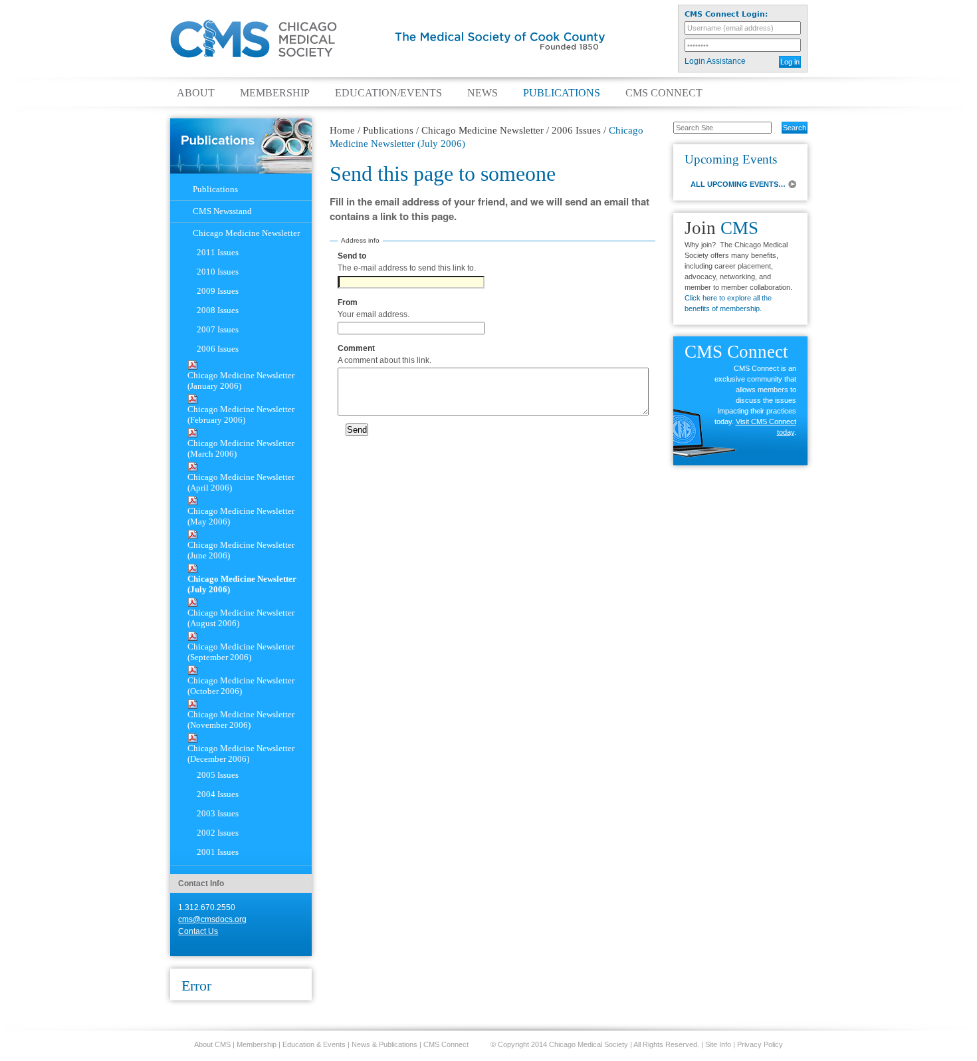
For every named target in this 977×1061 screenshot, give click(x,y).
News (482, 93)
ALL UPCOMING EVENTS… (738, 184)
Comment (356, 348)
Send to (352, 256)
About (196, 93)
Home (342, 130)
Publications (561, 93)
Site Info (718, 1044)
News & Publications (384, 1044)
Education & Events (314, 1044)
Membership (275, 93)
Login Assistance (715, 61)
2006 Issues (576, 130)
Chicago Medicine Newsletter (482, 130)
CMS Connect (664, 93)
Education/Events (388, 93)
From (348, 302)
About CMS (212, 1044)
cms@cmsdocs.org (212, 919)
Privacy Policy (760, 1044)
